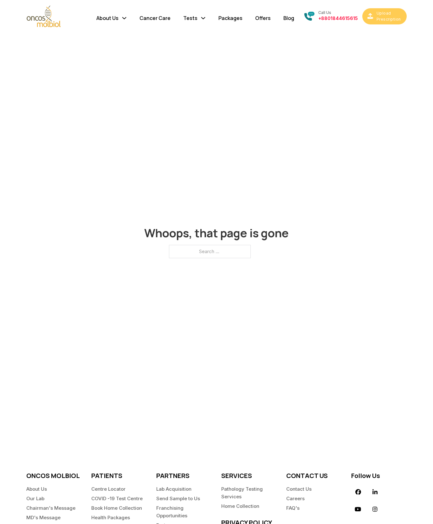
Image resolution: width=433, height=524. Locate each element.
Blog (288, 18)
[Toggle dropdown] (124, 16)
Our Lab (35, 498)
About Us (36, 489)
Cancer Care (155, 18)
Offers (263, 18)
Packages (230, 18)
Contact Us (299, 489)
